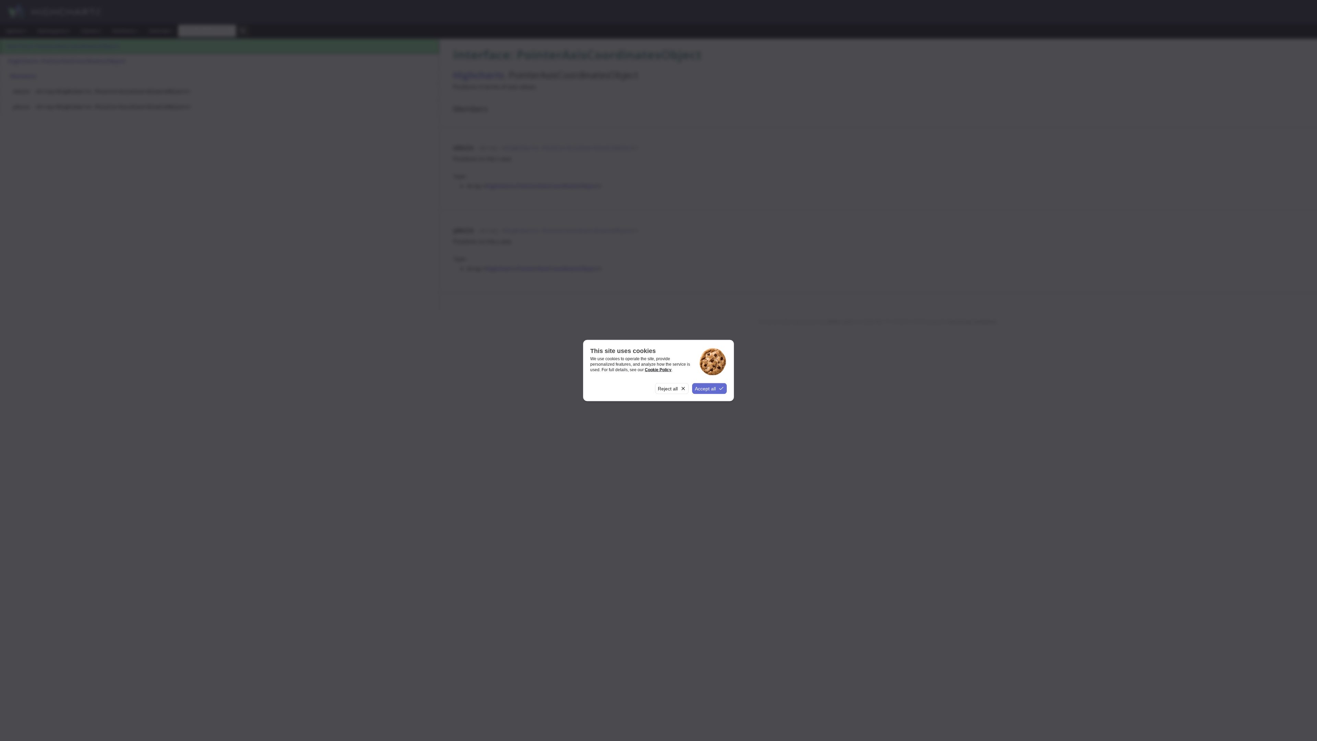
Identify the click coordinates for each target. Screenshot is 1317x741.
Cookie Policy (658, 369)
